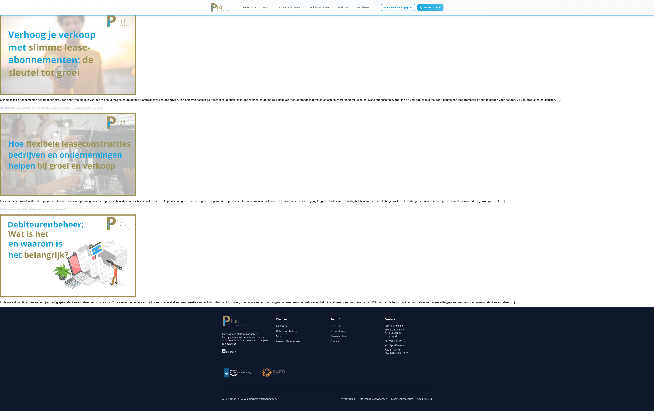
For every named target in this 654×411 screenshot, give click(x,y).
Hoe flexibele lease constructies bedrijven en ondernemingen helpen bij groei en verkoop (52, 107)
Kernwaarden (338, 336)
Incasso (266, 7)
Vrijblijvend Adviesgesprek (397, 7)
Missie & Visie (338, 331)
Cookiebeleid (424, 398)
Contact (334, 341)
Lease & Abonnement (289, 7)
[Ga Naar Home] (235, 323)
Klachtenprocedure (402, 398)
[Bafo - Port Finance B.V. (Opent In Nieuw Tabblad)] (275, 372)
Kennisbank (362, 7)
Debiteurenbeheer (319, 7)
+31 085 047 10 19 (432, 7)
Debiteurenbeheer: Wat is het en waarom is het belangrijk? (34, 209)
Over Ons (335, 326)
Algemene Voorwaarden (373, 398)
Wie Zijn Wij (342, 7)
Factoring (281, 326)
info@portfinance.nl (396, 345)
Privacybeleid (348, 398)
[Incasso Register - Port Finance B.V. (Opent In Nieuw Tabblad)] (237, 372)
